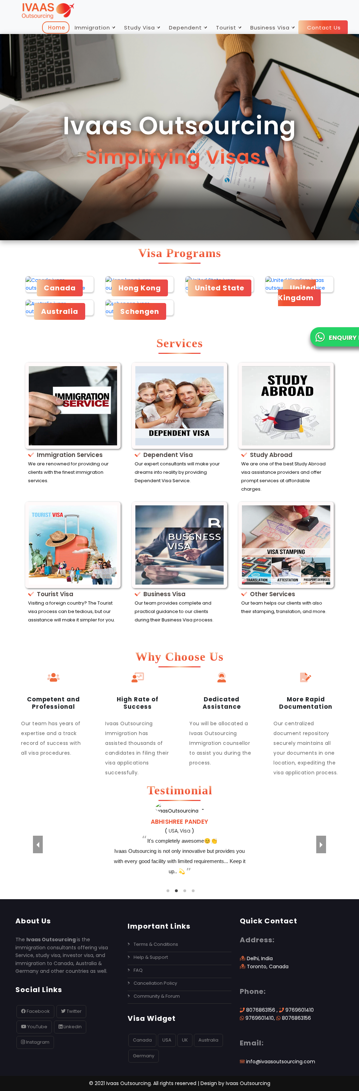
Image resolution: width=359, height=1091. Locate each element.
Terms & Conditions (156, 944)
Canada (142, 1040)
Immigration (92, 27)
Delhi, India (259, 958)
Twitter (74, 1011)
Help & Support (151, 957)
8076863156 (260, 1009)
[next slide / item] (321, 844)
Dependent (185, 27)
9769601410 (299, 1009)
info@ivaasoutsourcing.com (280, 1061)
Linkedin (72, 1026)
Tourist (226, 27)
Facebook (38, 1011)
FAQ (138, 970)
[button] (168, 890)
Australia (208, 1040)
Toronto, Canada (267, 966)
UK (185, 1040)
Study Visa (139, 27)
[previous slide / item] (38, 844)
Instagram (37, 1042)
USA (166, 1040)
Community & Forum (157, 996)
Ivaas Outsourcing (248, 1083)
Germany (143, 1055)
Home (55, 27)
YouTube (36, 1026)
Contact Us (323, 27)
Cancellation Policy (155, 983)
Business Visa (270, 27)
